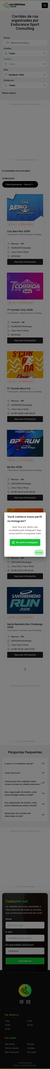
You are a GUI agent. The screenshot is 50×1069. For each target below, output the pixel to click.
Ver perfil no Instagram (27, 542)
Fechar (39, 552)
